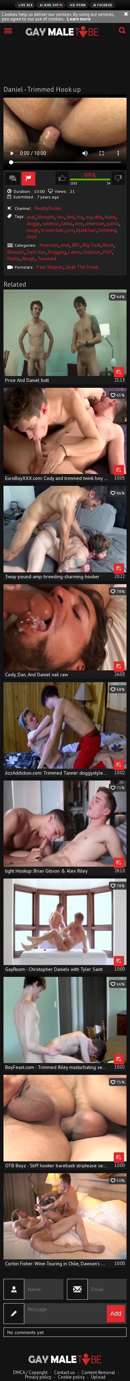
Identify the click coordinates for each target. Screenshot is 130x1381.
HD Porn (78, 5)
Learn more (78, 19)
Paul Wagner (50, 267)
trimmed (107, 230)
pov (70, 230)
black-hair (86, 230)
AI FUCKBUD (103, 5)
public (112, 223)
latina (66, 223)
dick (71, 217)
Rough (28, 258)
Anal (65, 245)
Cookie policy (71, 1377)
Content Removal (98, 1372)
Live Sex (25, 5)
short (31, 237)
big (80, 217)
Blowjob (15, 252)
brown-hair (52, 230)
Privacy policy (38, 1377)
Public (13, 258)
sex (60, 217)
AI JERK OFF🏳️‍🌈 (51, 5)
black (110, 217)
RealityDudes (48, 208)
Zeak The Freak (82, 267)
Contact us (64, 1372)
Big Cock (92, 245)
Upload (98, 1377)
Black (108, 245)
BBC (76, 245)
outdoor (50, 223)
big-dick (94, 217)
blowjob (45, 217)
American (48, 245)
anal (30, 217)
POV (107, 252)
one (79, 223)
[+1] (8, 31)
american (94, 223)
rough (32, 230)
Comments (12, 179)
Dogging (57, 252)
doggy (33, 223)
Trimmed (46, 258)
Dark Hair (36, 252)
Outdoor (92, 252)
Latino (74, 252)
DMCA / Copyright (30, 1372)
